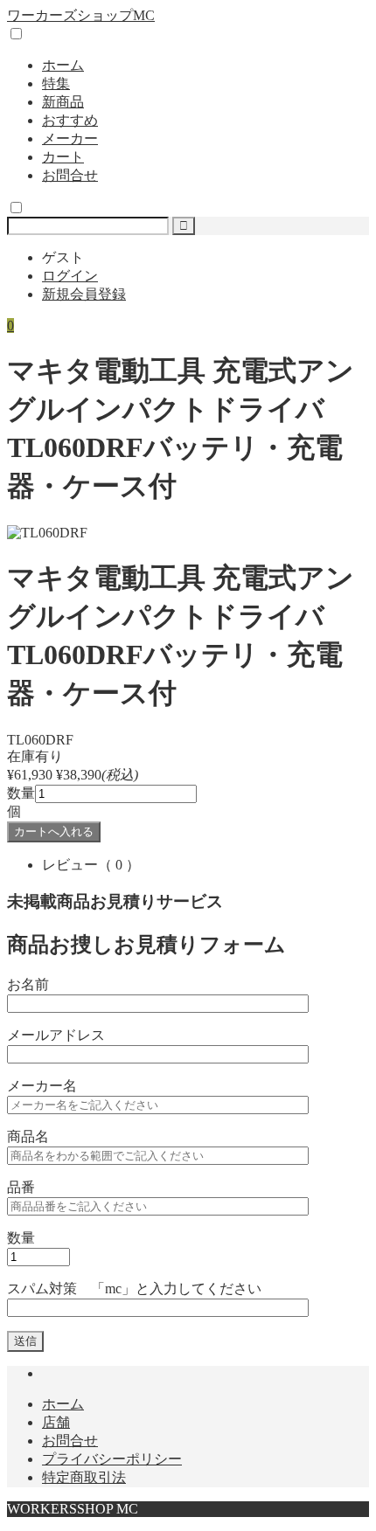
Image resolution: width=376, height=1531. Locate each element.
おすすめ (70, 120)
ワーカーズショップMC (81, 15)
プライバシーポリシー (112, 1458)
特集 (56, 83)
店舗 (56, 1422)
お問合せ (70, 175)
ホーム (63, 65)
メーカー (70, 138)
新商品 (63, 101)
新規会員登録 (84, 294)
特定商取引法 (84, 1477)
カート (63, 156)
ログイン (70, 275)
